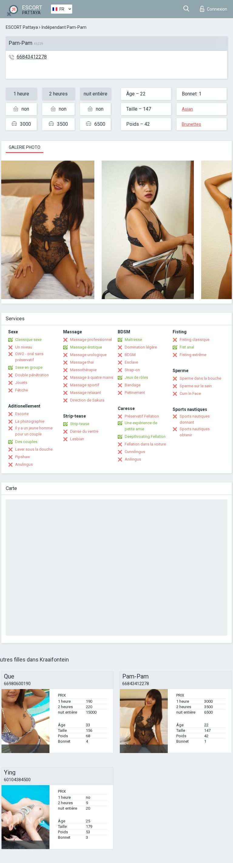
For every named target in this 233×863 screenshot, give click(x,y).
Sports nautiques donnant (195, 419)
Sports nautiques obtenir (195, 432)
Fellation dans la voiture (145, 444)
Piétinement (135, 392)
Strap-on (132, 370)
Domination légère (141, 347)
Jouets (21, 382)
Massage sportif (84, 385)
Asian (187, 109)
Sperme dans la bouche (200, 378)
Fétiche (21, 390)
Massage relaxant (85, 392)
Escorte (22, 414)
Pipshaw (22, 457)
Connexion (217, 9)
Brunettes (191, 124)
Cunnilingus (135, 451)
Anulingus (24, 464)
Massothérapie (83, 370)
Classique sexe (28, 339)
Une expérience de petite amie (141, 426)
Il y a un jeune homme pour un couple (33, 431)
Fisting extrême (193, 354)
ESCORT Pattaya (22, 27)
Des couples (26, 441)
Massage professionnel (91, 339)
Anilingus (133, 459)
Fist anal (187, 347)
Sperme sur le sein (196, 386)
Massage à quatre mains (91, 377)
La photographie (29, 421)
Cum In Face (190, 393)
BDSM (130, 354)
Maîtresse (133, 339)
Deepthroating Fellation (145, 436)
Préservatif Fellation (142, 416)
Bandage (132, 385)
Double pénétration (32, 375)
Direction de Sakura (87, 400)
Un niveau (23, 347)
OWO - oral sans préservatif (29, 357)
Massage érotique (86, 347)
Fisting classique (194, 339)
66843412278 (32, 57)
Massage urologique (88, 354)
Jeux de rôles (136, 377)
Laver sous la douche (33, 449)
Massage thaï (82, 362)
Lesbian (77, 439)
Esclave (131, 362)
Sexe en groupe (28, 367)
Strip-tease (79, 424)
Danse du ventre (84, 431)
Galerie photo (24, 147)
